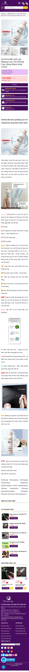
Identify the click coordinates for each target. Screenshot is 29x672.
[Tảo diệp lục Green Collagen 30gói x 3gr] (5, 544)
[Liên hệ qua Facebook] (3, 654)
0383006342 (15, 610)
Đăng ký (18, 644)
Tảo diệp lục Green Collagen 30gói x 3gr (17, 542)
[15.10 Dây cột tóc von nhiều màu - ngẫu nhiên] (5, 535)
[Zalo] (2, 647)
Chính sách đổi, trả (5, 631)
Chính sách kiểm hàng (6, 638)
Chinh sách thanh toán (6, 636)
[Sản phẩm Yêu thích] (22, 3)
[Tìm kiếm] (25, 7)
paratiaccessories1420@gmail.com (12, 612)
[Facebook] (5, 647)
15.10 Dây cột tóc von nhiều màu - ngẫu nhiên (18, 533)
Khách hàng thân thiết (21, 631)
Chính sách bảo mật (5, 633)
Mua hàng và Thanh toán (21, 633)
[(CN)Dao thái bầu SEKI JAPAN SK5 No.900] (5, 526)
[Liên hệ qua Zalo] (3, 660)
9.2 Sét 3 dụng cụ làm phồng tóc (18, 551)
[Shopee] (2, 651)
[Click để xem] (14, 32)
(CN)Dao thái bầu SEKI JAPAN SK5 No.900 (17, 523)
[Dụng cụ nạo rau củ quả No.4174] (5, 517)
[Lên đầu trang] (26, 667)
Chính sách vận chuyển (6, 628)
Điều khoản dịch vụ (20, 625)
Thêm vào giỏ (14, 518)
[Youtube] (8, 647)
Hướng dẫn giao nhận (20, 628)
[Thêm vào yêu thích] (11, 588)
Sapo (17, 665)
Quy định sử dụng (5, 625)
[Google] (12, 647)
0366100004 (9, 610)
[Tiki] (8, 651)
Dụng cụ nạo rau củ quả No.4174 (18, 514)
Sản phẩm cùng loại (8, 563)
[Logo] (5, 2)
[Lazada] (5, 651)
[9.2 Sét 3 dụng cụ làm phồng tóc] (5, 554)
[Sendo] (12, 651)
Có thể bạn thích (7, 509)
